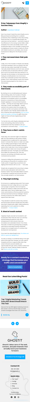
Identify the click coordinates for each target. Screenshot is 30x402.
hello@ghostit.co (15, 371)
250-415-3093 (15, 369)
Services (14, 383)
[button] (27, 3)
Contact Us (15, 388)
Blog (13, 386)
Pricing (14, 381)
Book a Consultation (15, 267)
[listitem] (15, 299)
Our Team (15, 379)
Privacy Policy (15, 392)
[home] (6, 3)
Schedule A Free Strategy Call (15, 357)
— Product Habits (23, 126)
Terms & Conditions (15, 394)
